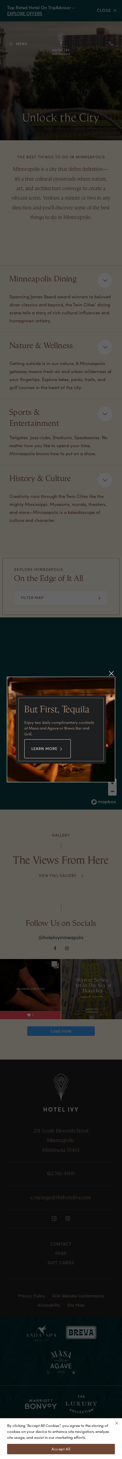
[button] (111, 673)
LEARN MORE (44, 748)
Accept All (61, 1449)
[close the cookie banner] (117, 1423)
